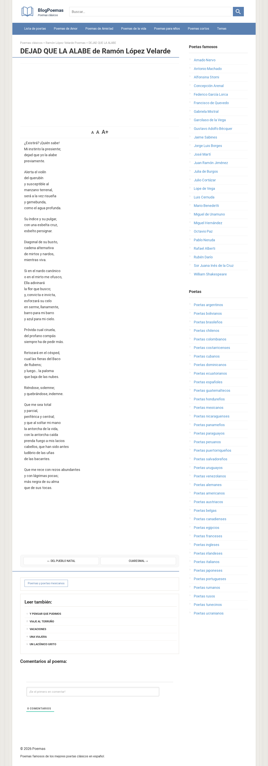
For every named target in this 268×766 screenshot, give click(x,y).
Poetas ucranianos (209, 613)
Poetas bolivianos (208, 313)
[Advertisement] (99, 93)
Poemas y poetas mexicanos (46, 583)
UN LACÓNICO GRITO (43, 644)
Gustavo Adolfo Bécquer (213, 129)
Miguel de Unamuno (209, 214)
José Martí (202, 154)
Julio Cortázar (205, 180)
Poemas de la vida (133, 28)
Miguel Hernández (208, 223)
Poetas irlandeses (208, 553)
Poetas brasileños (208, 322)
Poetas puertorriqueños (212, 450)
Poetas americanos (209, 493)
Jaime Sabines (205, 137)
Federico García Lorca (211, 94)
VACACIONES (38, 629)
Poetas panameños (209, 425)
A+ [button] (105, 132)
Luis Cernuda (204, 197)
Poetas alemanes (208, 485)
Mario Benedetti (206, 206)
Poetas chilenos (206, 330)
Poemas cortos (198, 28)
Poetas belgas (205, 510)
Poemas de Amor (65, 28)
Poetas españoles (208, 382)
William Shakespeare (210, 274)
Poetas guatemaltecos (212, 390)
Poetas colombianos (210, 339)
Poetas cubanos (207, 356)
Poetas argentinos (208, 305)
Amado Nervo (204, 60)
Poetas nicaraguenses (212, 416)
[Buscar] (238, 11)
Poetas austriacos (208, 502)
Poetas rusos (204, 596)
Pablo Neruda (204, 240)
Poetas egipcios (206, 528)
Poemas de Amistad (99, 28)
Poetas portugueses (210, 579)
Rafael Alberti (204, 248)
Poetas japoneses (208, 570)
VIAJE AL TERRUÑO (42, 621)
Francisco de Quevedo (211, 103)
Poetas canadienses (210, 519)
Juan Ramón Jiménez (211, 163)
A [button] (92, 132)
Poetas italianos (207, 562)
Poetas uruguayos (208, 468)
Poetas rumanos (207, 587)
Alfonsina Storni (206, 77)
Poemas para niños (167, 28)
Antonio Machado (208, 69)
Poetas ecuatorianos (210, 373)
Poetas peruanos (207, 442)
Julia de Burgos (206, 171)
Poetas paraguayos (209, 433)
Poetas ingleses (206, 545)
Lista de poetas (35, 28)
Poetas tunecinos (208, 605)
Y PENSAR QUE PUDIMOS (45, 613)
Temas (221, 28)
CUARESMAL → (138, 560)
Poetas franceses (208, 536)
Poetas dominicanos (210, 365)
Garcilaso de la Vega (210, 120)
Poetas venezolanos (210, 476)
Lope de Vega (204, 188)
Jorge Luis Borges (208, 146)
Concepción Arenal (209, 86)
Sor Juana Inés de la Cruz (214, 265)
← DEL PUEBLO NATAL (61, 560)
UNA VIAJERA (38, 636)
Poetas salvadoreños (210, 459)
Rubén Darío (203, 257)
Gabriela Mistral (206, 111)
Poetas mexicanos (208, 407)
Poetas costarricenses (212, 348)
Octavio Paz (203, 231)
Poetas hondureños (209, 399)
